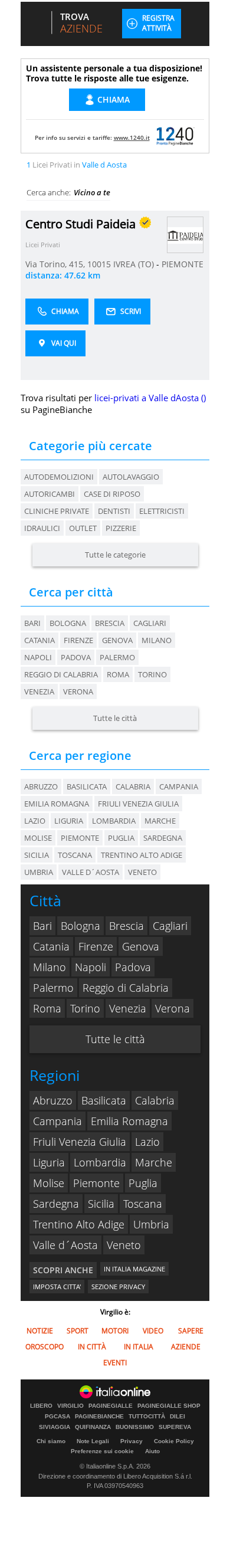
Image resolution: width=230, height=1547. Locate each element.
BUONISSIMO (135, 1427)
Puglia (143, 1183)
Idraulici (42, 528)
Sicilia (101, 1204)
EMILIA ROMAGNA (56, 803)
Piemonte (96, 1183)
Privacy (131, 1441)
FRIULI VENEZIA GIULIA (138, 803)
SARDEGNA (162, 838)
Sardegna (56, 1204)
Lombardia (100, 1162)
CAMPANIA (178, 786)
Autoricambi (49, 494)
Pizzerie (121, 528)
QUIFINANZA (93, 1427)
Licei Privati (42, 244)
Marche (153, 1162)
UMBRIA (38, 872)
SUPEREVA (175, 1427)
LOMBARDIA (114, 820)
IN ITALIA (138, 1347)
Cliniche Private (56, 511)
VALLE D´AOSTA (90, 872)
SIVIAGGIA (54, 1427)
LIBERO (41, 1406)
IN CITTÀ (92, 1347)
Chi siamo (51, 1441)
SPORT (77, 1331)
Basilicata (103, 1100)
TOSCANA (75, 855)
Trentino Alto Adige (78, 1224)
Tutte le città (115, 718)
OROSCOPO (44, 1347)
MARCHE (160, 820)
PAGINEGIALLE (110, 1406)
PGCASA (57, 1417)
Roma (118, 674)
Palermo (117, 657)
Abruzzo (53, 1100)
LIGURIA (68, 820)
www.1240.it (132, 137)
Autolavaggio (131, 476)
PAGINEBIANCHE (99, 1417)
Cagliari (149, 623)
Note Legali (93, 1441)
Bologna (68, 623)
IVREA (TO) (134, 264)
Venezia (39, 691)
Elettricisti (162, 511)
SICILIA (36, 855)
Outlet (83, 528)
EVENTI (115, 1363)
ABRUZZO (41, 786)
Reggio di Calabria (61, 674)
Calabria (155, 1100)
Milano (157, 640)
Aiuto (152, 1451)
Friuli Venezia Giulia (79, 1142)
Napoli (38, 657)
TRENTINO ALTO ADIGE (141, 855)
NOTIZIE (40, 1331)
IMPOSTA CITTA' (57, 1286)
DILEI (177, 1417)
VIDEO (153, 1331)
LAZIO (34, 820)
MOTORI (115, 1331)
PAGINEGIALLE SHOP (169, 1406)
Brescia (109, 623)
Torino (152, 674)
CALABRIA (133, 786)
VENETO (142, 872)
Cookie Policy (174, 1441)
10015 (99, 264)
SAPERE (190, 1331)
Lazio (147, 1142)
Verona (78, 691)
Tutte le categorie (115, 554)
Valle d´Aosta (65, 1245)
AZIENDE (186, 1347)
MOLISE (38, 838)
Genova (117, 640)
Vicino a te (92, 192)
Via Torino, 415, (56, 264)
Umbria (151, 1224)
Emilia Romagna (129, 1121)
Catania (39, 640)
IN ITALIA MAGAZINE (134, 1268)
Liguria (49, 1162)
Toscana (142, 1204)
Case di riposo (112, 494)
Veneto (124, 1245)
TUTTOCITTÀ (147, 1417)
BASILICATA (87, 786)
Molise (48, 1183)
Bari (32, 623)
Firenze (78, 640)
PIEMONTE (182, 264)
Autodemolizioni (59, 476)
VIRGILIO (70, 1406)
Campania (57, 1121)
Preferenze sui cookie (102, 1451)
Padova (76, 657)
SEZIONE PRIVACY (118, 1286)
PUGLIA (121, 838)
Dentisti (114, 511)
